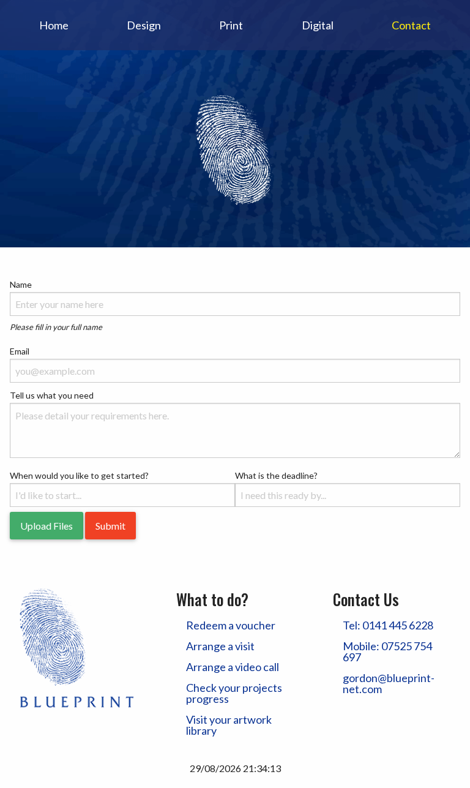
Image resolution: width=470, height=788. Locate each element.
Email (19, 351)
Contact (411, 25)
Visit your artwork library (229, 725)
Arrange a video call (232, 667)
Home (54, 25)
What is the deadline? (276, 475)
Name (21, 284)
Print (231, 25)
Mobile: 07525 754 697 (387, 651)
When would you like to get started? (79, 475)
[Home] (235, 147)
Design (144, 25)
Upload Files (46, 525)
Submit (110, 525)
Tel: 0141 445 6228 (388, 625)
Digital (318, 25)
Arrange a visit (220, 646)
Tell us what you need (52, 395)
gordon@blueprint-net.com (389, 683)
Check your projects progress (234, 693)
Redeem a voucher (230, 625)
